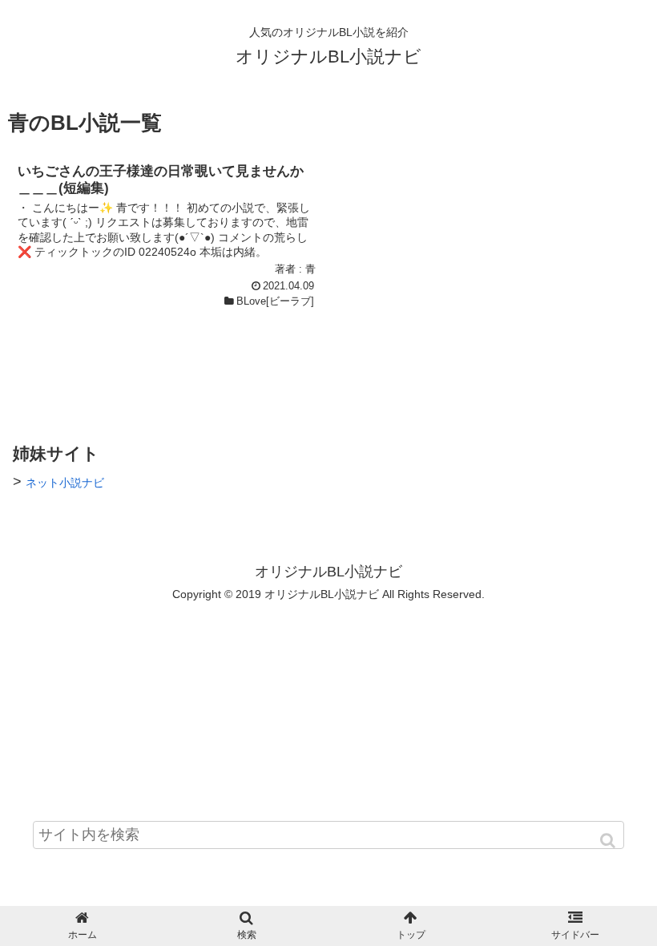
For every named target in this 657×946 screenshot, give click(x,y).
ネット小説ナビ (65, 482)
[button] (609, 840)
